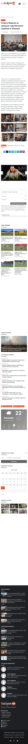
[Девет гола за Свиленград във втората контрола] (21, 232)
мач (19, 145)
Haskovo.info (14, 732)
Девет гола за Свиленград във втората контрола (21, 239)
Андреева (9, 687)
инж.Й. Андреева (11, 674)
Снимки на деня (6, 720)
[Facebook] (4, 152)
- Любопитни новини (6, 715)
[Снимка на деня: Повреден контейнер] (5, 511)
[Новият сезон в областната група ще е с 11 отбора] (21, 247)
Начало (4, 17)
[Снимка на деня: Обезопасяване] (14, 511)
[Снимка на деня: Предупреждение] (23, 511)
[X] (7, 152)
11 (6, 482)
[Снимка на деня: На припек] (23, 506)
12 (10, 482)
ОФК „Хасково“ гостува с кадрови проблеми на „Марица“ (7, 239)
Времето (4, 722)
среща (23, 145)
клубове (15, 145)
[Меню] (2, 4)
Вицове (4, 726)
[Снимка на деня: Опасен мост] (5, 506)
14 (17, 482)
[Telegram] (18, 152)
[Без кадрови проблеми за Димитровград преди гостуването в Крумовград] (21, 263)
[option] (14, 173)
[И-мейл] (23, 152)
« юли (2, 494)
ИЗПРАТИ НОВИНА (19, 406)
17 (2, 484)
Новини (8, 17)
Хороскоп (4, 723)
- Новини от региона (6, 713)
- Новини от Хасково (6, 712)
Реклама (17, 737)
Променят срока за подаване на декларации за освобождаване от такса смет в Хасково (16, 601)
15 (21, 482)
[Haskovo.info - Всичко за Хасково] (9, 3)
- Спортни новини (5, 716)
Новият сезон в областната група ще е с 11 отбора (21, 254)
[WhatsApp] (15, 152)
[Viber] (21, 152)
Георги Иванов (10, 145)
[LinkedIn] (10, 152)
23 (25, 484)
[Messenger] (13, 152)
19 (10, 484)
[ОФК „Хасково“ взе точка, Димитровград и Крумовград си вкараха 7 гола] (7, 247)
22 (21, 484)
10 (2, 482)
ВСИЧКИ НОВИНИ (7, 406)
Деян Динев (5, 32)
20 (14, 484)
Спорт (12, 17)
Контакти (22, 737)
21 (17, 484)
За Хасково (5, 725)
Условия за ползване (9, 737)
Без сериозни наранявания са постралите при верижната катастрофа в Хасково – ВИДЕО (17, 644)
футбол (3, 147)
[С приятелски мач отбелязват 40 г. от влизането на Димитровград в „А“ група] (7, 263)
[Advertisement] (14, 293)
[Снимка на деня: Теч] (14, 506)
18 (6, 484)
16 (25, 482)
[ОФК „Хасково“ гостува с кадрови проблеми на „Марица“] (7, 232)
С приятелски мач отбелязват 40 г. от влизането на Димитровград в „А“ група (6, 271)
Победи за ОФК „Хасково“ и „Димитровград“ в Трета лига (14, 174)
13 (14, 482)
